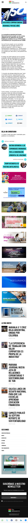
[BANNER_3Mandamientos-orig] (14, 177)
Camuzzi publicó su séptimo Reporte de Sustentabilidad (17, 416)
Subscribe (13, 466)
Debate (2, 435)
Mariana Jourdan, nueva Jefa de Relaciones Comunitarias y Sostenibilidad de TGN (17, 372)
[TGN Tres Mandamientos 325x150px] (14, 267)
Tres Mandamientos (5, 448)
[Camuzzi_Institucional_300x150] (14, 297)
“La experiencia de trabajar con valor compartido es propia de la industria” (17, 350)
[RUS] (14, 282)
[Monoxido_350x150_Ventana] (14, 312)
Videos (2, 450)
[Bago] (14, 237)
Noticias (5, 18)
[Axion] (14, 252)
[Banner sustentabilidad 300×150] (14, 222)
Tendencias (3, 445)
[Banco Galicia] (14, 207)
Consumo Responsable (5, 433)
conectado (19, 134)
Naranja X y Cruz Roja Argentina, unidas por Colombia (17, 331)
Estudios (3, 440)
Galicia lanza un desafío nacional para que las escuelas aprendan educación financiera (17, 396)
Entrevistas (3, 438)
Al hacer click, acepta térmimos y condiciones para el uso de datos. (15, 471)
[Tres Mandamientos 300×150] (14, 192)
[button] (2, 2)
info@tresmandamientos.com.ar (14, 514)
